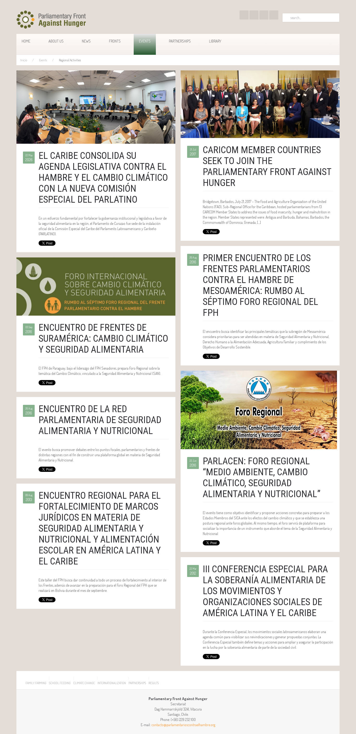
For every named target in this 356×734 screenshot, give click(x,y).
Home (26, 41)
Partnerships (180, 41)
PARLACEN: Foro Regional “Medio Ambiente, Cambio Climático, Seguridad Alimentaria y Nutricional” (262, 478)
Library (215, 41)
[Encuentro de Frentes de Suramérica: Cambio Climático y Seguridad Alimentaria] (95, 286)
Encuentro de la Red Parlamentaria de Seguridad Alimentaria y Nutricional (100, 420)
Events (145, 41)
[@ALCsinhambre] (244, 15)
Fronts (115, 41)
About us (56, 41)
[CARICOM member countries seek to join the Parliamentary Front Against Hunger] (260, 103)
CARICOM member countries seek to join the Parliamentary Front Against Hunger (267, 166)
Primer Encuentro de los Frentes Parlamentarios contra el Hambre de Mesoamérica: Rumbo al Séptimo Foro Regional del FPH (260, 285)
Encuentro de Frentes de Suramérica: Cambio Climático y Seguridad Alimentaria (103, 338)
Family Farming (36, 683)
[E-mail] (273, 15)
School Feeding (60, 683)
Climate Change (84, 683)
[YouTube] (254, 15)
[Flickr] (263, 15)
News (86, 41)
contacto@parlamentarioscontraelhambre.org (183, 725)
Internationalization (111, 683)
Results (154, 683)
